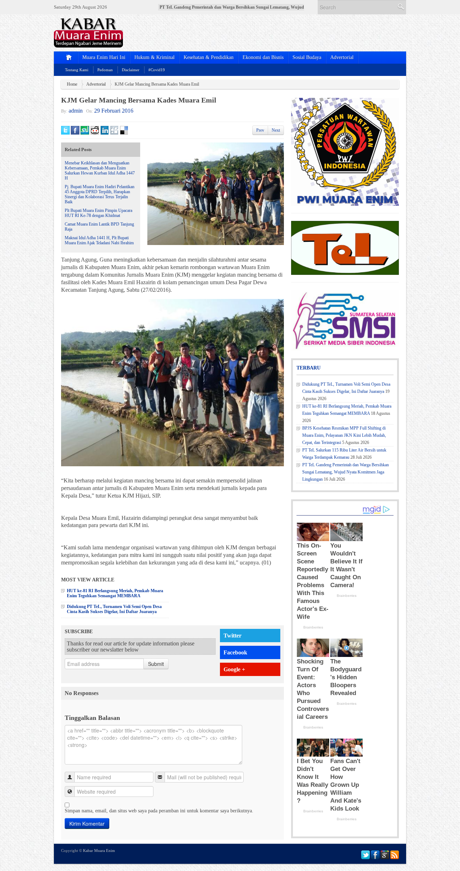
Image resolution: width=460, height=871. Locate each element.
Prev (260, 130)
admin (76, 111)
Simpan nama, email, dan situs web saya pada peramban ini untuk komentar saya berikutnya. (159, 810)
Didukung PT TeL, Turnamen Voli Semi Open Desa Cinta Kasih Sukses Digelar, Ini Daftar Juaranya (114, 609)
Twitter (233, 635)
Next (276, 130)
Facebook (235, 652)
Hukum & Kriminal (154, 57)
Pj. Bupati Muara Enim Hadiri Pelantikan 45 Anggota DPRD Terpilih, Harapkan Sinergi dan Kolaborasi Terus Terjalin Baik (99, 194)
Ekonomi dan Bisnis (263, 57)
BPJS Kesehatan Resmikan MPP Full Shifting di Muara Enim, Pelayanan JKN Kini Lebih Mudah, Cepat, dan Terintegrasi (344, 435)
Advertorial (342, 57)
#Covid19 (156, 70)
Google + (234, 669)
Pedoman (105, 70)
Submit (156, 663)
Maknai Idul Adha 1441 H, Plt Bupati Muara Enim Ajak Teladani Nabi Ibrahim (99, 240)
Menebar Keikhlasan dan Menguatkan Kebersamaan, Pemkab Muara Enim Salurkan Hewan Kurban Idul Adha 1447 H (100, 170)
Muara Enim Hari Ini (103, 57)
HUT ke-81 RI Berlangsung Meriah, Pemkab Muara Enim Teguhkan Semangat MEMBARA (115, 593)
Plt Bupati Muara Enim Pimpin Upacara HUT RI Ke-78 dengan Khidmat (98, 213)
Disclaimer (130, 70)
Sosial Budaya (307, 57)
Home (72, 84)
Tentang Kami (76, 70)
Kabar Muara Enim (99, 850)
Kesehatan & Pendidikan (209, 57)
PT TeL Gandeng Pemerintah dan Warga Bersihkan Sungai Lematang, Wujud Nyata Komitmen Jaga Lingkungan (345, 472)
